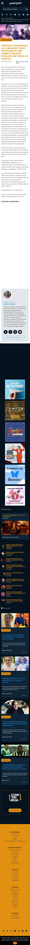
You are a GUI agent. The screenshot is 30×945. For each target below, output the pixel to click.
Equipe (15, 836)
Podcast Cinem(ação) (15, 850)
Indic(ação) (15, 861)
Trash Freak (15, 900)
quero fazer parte (15, 810)
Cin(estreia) (15, 891)
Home (2, 18)
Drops (15, 858)
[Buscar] (26, 9)
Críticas (15, 869)
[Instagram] (2, 14)
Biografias (15, 856)
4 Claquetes (15, 878)
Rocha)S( (15, 898)
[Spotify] (23, 14)
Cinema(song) (15, 894)
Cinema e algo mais (15, 889)
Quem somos (15, 834)
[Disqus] (15, 223)
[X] (11, 14)
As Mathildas (15, 854)
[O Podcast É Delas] (15, 495)
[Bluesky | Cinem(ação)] (15, 474)
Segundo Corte (15, 863)
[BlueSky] (15, 14)
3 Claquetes (15, 876)
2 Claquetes (15, 874)
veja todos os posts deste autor (13, 337)
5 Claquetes (15, 880)
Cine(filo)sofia (15, 902)
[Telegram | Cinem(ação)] (15, 389)
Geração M (15, 852)
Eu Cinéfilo (15, 896)
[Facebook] (6, 14)
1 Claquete (15, 872)
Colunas (15, 887)
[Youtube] (27, 14)
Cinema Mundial (9, 18)
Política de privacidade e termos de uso (15, 841)
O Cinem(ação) (15, 832)
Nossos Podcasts (15, 847)
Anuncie (15, 839)
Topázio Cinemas (15, 918)
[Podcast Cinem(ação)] (15, 453)
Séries (15, 906)
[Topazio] (15, 432)
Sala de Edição (15, 915)
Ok (15, 943)
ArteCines (15, 904)
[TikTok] (19, 14)
